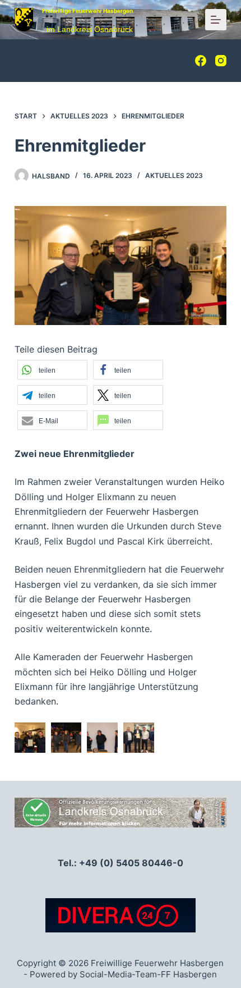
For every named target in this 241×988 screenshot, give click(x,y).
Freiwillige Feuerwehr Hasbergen (87, 10)
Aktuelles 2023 (174, 175)
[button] (52, 369)
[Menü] (215, 19)
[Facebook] (200, 60)
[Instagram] (220, 60)
